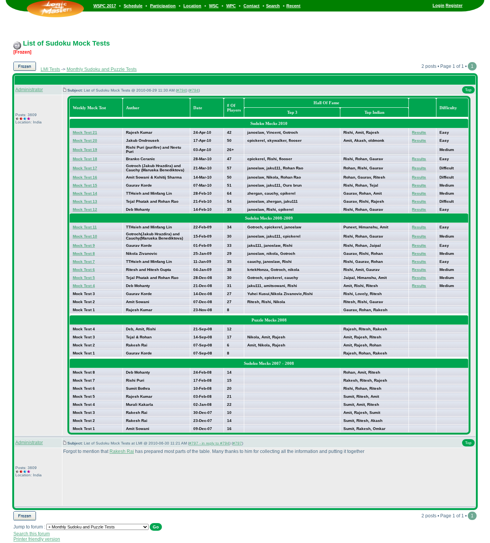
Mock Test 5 (84, 278)
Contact (251, 5)
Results (419, 132)
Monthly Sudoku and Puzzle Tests (102, 69)
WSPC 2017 (104, 5)
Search (273, 5)
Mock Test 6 (84, 269)
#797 (237, 443)
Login (438, 5)
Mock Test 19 (85, 150)
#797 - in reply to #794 (209, 443)
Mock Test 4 (84, 286)
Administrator (29, 89)
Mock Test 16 (85, 177)
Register (454, 5)
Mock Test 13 (85, 201)
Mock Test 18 (85, 159)
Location (192, 5)
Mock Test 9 (84, 245)
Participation (163, 5)
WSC (214, 5)
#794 (181, 90)
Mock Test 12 (85, 209)
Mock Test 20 (85, 140)
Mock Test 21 (85, 132)
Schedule (133, 5)
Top (468, 90)
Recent (293, 5)
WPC (231, 5)
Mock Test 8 (84, 253)
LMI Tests (50, 69)
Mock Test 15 (85, 185)
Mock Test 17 (85, 168)
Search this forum (31, 533)
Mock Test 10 (85, 236)
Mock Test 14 (85, 193)
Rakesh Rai (121, 451)
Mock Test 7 (84, 261)
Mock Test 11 (85, 227)
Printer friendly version (36, 539)
